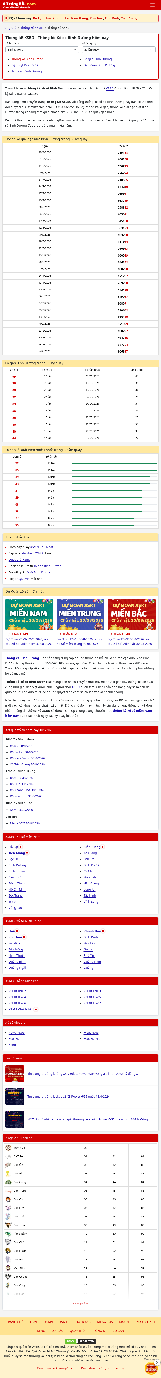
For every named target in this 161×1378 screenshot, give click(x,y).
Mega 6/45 (91, 1032)
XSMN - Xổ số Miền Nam (22, 837)
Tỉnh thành (12, 43)
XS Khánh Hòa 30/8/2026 (27, 790)
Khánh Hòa (61, 18)
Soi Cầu (58, 1331)
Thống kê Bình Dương (27, 59)
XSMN (48, 1322)
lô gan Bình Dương (47, 566)
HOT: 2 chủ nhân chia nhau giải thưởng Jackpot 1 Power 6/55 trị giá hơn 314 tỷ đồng (87, 1119)
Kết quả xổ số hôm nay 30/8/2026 (29, 730)
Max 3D (14, 1038)
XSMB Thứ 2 (17, 991)
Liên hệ (119, 1368)
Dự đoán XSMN (16, 634)
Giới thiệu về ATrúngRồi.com (57, 1368)
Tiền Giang (129, 18)
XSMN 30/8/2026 (21, 746)
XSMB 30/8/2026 (21, 810)
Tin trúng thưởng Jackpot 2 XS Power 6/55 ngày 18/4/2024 (68, 1096)
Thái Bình (112, 18)
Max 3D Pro (92, 1038)
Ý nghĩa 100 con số (18, 1138)
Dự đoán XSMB (119, 634)
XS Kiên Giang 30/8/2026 (27, 758)
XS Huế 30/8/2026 (22, 784)
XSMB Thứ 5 (92, 997)
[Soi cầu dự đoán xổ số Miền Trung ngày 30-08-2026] (81, 614)
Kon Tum (96, 18)
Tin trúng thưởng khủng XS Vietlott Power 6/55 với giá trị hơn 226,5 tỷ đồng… (82, 1073)
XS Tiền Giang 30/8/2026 (27, 764)
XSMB (34, 1322)
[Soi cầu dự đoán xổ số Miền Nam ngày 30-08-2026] (29, 614)
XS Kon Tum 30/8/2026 (26, 796)
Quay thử (77, 1331)
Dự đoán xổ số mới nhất (24, 591)
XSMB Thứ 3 (92, 991)
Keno (12, 1044)
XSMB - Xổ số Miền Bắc (21, 981)
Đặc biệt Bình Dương (27, 65)
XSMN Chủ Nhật (41, 547)
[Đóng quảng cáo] (157, 1362)
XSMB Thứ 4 (17, 997)
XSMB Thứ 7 (92, 1003)
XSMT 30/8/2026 (21, 778)
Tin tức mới (13, 1058)
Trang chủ (15, 1322)
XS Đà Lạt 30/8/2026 (24, 752)
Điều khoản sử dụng (95, 1368)
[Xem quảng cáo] (151, 1368)
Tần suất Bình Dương (27, 71)
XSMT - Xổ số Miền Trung (23, 921)
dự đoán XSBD (32, 553)
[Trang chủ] (19, 5)
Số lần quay (89, 43)
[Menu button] (153, 5)
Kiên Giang (79, 18)
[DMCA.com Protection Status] (80, 1341)
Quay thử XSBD (19, 559)
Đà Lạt (38, 18)
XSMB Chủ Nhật (21, 1009)
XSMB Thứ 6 (17, 1003)
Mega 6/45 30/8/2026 (25, 823)
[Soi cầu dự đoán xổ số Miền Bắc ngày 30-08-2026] (132, 614)
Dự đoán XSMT (68, 634)
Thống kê (98, 1331)
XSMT (63, 1322)
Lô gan (118, 1331)
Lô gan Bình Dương (98, 59)
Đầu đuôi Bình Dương (99, 65)
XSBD (110, 88)
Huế (47, 18)
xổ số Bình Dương (38, 572)
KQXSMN (23, 579)
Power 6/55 (17, 1032)
